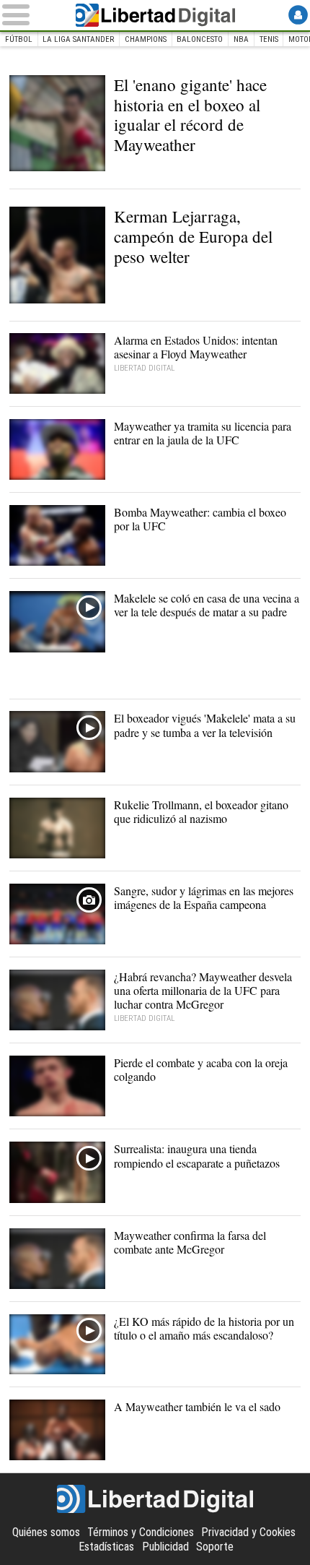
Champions (146, 39)
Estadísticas (106, 1546)
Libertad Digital (155, 15)
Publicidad (165, 1546)
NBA (241, 39)
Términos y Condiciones (140, 1532)
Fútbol (18, 39)
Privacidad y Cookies (248, 1532)
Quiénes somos (46, 1532)
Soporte (215, 1546)
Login (298, 15)
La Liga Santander (78, 39)
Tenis (269, 39)
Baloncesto (200, 39)
